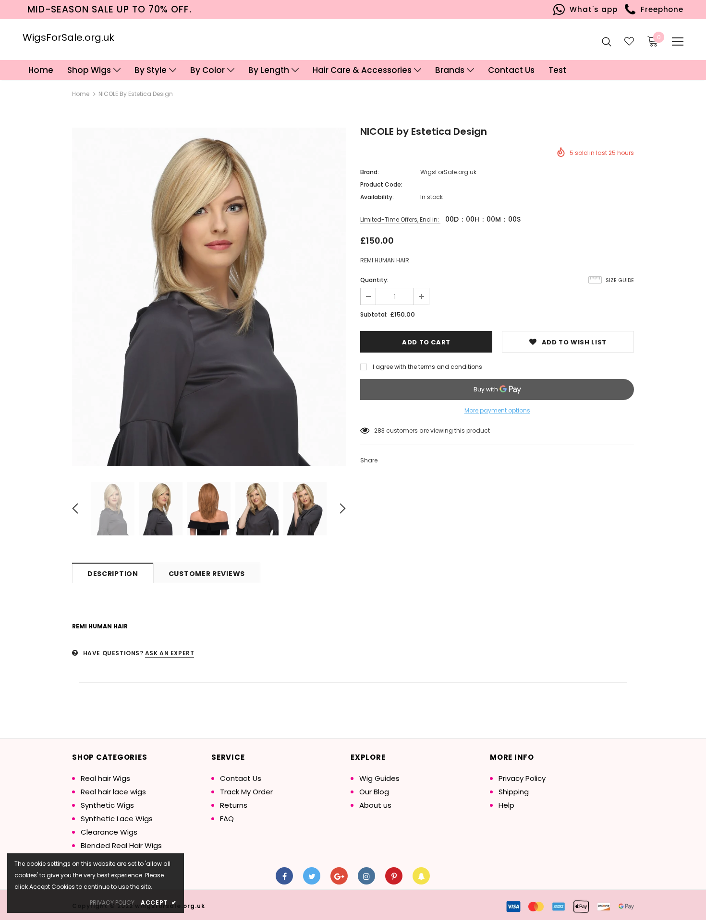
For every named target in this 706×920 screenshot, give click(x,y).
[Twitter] (311, 876)
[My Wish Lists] (629, 41)
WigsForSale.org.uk (68, 37)
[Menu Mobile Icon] (677, 41)
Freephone (659, 9)
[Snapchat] (421, 876)
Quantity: (374, 280)
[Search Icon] (606, 41)
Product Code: (381, 184)
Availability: (377, 197)
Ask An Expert (170, 653)
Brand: (369, 172)
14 (377, 430)
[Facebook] (284, 876)
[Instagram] (366, 876)
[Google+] (339, 876)
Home (80, 94)
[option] (209, 297)
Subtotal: (374, 314)
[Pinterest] (393, 876)
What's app (591, 9)
